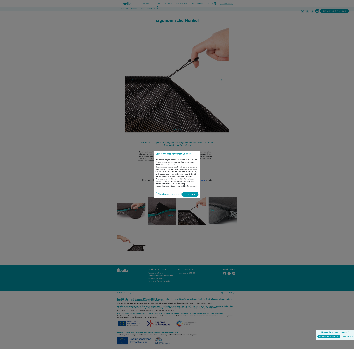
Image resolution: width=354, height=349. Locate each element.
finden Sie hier (181, 186)
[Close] (197, 154)
